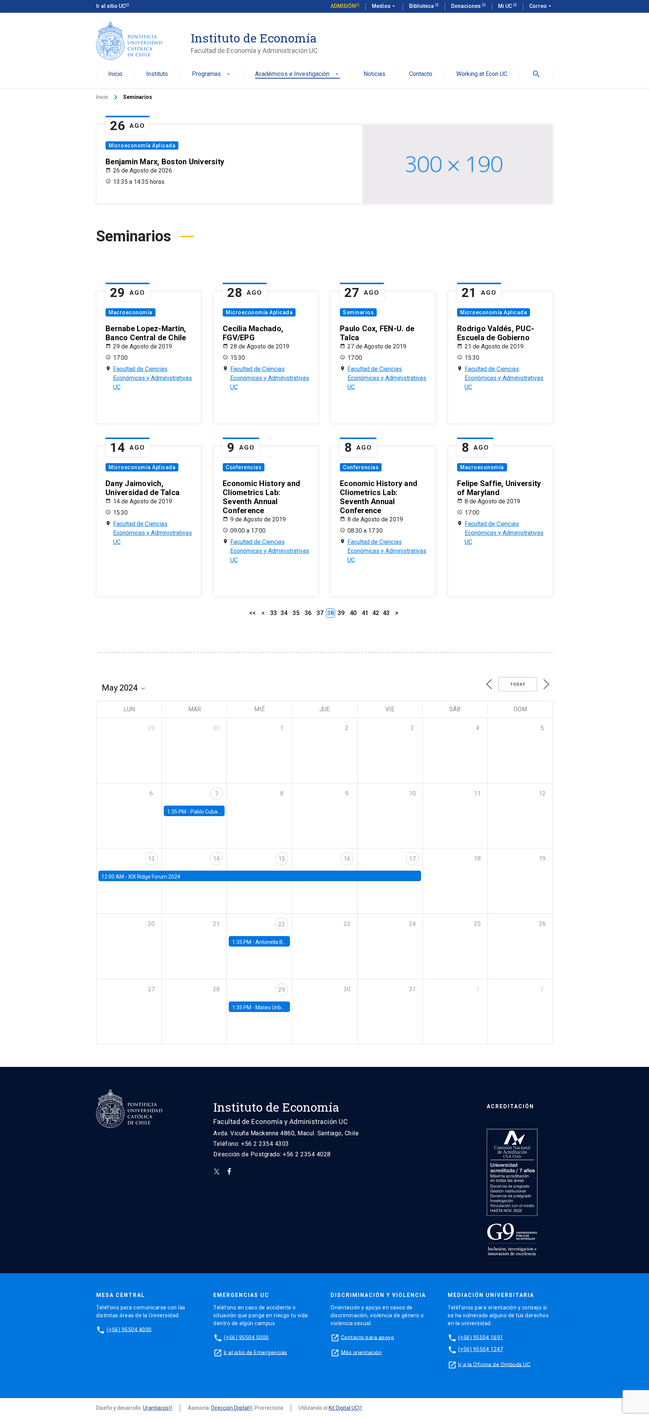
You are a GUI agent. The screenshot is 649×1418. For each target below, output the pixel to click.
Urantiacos (156, 1408)
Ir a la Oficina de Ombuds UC (494, 1364)
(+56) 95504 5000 (246, 1337)
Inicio (115, 74)
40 (353, 613)
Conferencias (243, 467)
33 (273, 613)
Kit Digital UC (343, 1408)
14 (216, 858)
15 (281, 858)
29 (281, 989)
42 (375, 613)
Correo (541, 6)
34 (284, 613)
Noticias (374, 74)
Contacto (420, 74)
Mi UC (505, 6)
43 (386, 613)
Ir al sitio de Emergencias (255, 1352)
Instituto (157, 74)
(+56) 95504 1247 (480, 1349)
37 (320, 613)
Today (517, 684)
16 (347, 858)
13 (151, 858)
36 (308, 613)
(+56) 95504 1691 (480, 1337)
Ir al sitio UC (110, 6)
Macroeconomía (130, 312)
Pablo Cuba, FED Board (217, 812)
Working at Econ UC (481, 74)
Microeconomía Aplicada (142, 145)
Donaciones (466, 6)
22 (281, 924)
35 (296, 613)
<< (252, 613)
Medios (384, 6)
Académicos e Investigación (297, 74)
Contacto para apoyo (367, 1337)
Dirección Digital (230, 1408)
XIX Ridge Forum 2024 (154, 877)
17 (412, 858)
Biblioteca (422, 6)
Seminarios (358, 312)
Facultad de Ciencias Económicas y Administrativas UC (152, 378)
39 (341, 613)
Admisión (343, 6)
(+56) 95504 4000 (129, 1329)
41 (365, 613)
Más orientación (361, 1352)
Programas (211, 74)
